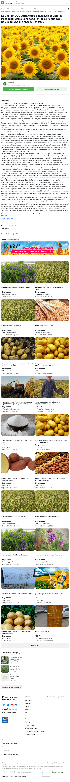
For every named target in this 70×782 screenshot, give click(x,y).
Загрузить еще (35, 646)
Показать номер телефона (18, 89)
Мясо (26, 713)
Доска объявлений (14, 9)
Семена (37, 9)
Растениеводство (28, 9)
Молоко (27, 710)
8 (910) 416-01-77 (9, 712)
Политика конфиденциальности (14, 776)
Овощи (27, 719)
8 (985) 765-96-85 (9, 709)
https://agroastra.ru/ (8, 219)
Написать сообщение (51, 89)
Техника (28, 716)
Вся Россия (5, 229)
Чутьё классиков (31, 728)
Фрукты (27, 722)
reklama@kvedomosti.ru (10, 743)
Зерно (27, 707)
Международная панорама (34, 731)
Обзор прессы (30, 725)
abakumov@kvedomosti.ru (11, 754)
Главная (4, 9)
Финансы (28, 703)
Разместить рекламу (9, 747)
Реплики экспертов (32, 734)
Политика (28, 700)
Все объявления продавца (11, 687)
